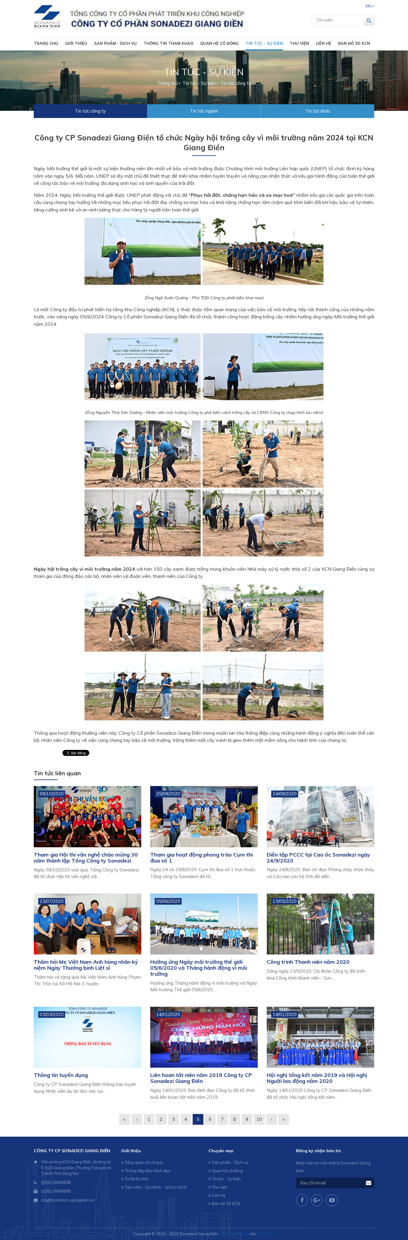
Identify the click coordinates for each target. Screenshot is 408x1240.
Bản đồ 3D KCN (354, 43)
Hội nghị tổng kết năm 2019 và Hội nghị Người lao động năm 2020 (317, 1078)
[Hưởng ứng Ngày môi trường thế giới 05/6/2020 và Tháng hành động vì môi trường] (204, 924)
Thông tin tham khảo (168, 43)
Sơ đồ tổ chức (137, 1178)
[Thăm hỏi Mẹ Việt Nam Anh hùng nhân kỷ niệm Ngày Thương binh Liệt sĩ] (87, 924)
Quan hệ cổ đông (219, 43)
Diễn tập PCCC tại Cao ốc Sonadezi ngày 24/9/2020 (318, 857)
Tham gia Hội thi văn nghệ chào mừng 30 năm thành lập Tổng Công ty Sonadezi (86, 857)
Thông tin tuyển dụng (61, 1075)
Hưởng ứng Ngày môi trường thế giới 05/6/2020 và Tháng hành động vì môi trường (198, 967)
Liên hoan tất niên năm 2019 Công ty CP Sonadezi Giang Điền (201, 1078)
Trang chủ (46, 43)
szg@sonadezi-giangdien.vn (67, 1200)
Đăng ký (368, 1183)
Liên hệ (323, 43)
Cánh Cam (266, 1233)
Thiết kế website (234, 1233)
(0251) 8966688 (56, 1182)
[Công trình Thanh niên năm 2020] (320, 924)
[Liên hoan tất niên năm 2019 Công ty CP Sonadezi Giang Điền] (204, 1037)
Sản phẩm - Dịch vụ (115, 43)
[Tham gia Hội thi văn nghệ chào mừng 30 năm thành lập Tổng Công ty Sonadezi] (87, 816)
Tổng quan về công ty (144, 1162)
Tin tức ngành (204, 111)
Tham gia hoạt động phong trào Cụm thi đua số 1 (201, 857)
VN (368, 6)
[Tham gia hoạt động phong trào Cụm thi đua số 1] (204, 816)
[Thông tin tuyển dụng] (87, 1037)
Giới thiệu (76, 43)
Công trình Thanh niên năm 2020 (308, 961)
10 (259, 1119)
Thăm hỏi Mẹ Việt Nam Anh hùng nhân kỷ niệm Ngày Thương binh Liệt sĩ (86, 964)
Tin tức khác (317, 111)
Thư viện (299, 43)
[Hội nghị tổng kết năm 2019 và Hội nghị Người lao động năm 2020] (320, 1037)
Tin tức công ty (90, 111)
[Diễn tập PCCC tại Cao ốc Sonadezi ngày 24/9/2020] (320, 816)
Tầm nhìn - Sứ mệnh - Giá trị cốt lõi (156, 1187)
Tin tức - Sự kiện (264, 43)
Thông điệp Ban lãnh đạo (148, 1170)
